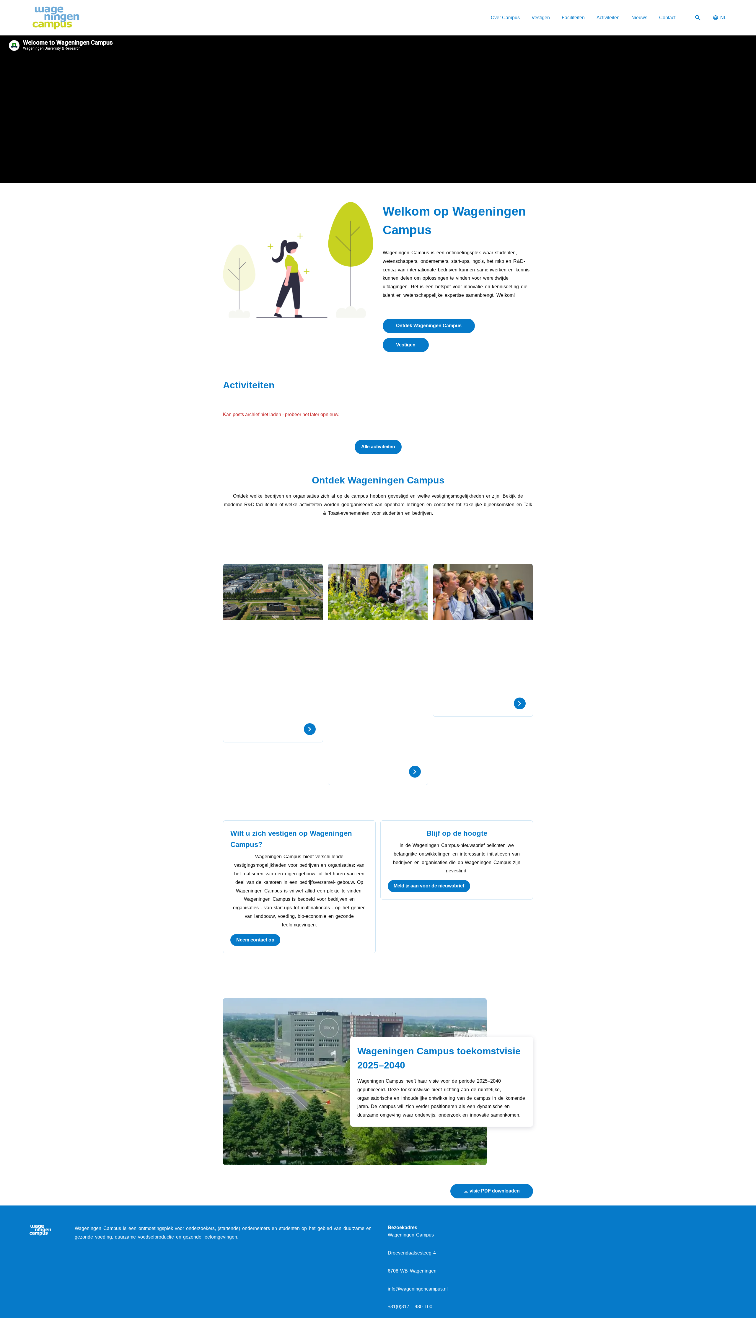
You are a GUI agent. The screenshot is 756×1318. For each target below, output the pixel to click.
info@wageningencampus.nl (418, 1288)
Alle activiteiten (378, 446)
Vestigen (406, 344)
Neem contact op (255, 939)
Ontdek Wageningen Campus (429, 325)
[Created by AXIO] (721, 1229)
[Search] (697, 18)
